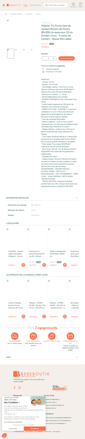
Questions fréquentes (51, 399)
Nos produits (29, 431)
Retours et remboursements (53, 405)
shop (25, 5)
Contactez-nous (49, 408)
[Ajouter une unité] (53, 58)
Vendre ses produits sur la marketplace (56, 421)
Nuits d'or (61, 66)
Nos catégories (39, 431)
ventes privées (35, 5)
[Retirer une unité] (43, 58)
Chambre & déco (16, 14)
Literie (38, 14)
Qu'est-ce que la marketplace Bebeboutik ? (58, 418)
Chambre (29, 14)
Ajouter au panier (66, 58)
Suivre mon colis (49, 402)
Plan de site (48, 431)
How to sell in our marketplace (54, 423)
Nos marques (56, 431)
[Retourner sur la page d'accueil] (14, 5)
